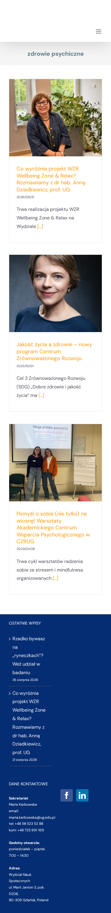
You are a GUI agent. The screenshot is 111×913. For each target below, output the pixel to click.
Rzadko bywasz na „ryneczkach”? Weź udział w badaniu (28, 656)
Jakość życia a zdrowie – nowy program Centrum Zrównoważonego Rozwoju (54, 351)
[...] (40, 226)
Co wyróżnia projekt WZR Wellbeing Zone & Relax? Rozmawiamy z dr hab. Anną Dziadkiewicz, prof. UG (51, 179)
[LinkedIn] (82, 795)
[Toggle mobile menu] (99, 31)
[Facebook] (66, 795)
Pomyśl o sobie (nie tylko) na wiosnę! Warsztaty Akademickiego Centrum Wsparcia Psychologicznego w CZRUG (53, 527)
